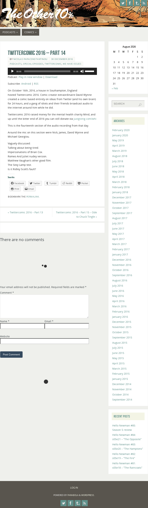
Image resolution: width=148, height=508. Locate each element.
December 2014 (121, 384)
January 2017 (120, 254)
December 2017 (121, 197)
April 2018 (118, 176)
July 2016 (117, 285)
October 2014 (120, 394)
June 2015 (118, 353)
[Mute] (82, 71)
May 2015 (118, 358)
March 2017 (119, 244)
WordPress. (88, 495)
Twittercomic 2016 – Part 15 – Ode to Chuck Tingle (76, 214)
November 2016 (121, 265)
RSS (36, 83)
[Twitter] (123, 3)
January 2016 (120, 316)
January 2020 (120, 135)
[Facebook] (130, 3)
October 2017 (120, 208)
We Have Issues (72, 63)
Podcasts (16, 63)
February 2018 (121, 187)
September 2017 (122, 213)
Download (51, 77)
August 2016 (119, 280)
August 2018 (119, 156)
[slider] (90, 71)
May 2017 (118, 233)
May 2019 (118, 140)
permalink (32, 196)
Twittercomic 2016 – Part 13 (25, 212)
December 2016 (121, 259)
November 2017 (121, 202)
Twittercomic (53, 63)
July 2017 (117, 223)
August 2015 (119, 342)
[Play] (12, 71)
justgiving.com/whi (85, 118)
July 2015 (117, 347)
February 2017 (121, 249)
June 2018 (118, 166)
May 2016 (118, 296)
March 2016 (119, 306)
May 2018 (118, 171)
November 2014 (121, 389)
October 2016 (120, 270)
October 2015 (120, 332)
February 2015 (121, 373)
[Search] (140, 105)
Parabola (73, 495)
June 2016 (118, 291)
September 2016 (122, 275)
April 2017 (118, 239)
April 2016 (118, 301)
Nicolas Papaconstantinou (30, 59)
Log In (74, 487)
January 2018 (120, 192)
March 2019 (119, 150)
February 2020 (121, 130)
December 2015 (121, 321)
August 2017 (119, 218)
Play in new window (30, 77)
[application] (52, 71)
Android (26, 83)
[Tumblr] (137, 3)
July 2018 (117, 161)
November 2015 (121, 327)
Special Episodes (33, 63)
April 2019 (118, 145)
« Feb (115, 88)
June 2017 (118, 228)
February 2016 (121, 311)
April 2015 (118, 363)
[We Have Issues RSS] (144, 3)
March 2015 (119, 368)
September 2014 (122, 399)
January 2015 (120, 379)
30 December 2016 (62, 59)
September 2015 (122, 337)
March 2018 (119, 182)
